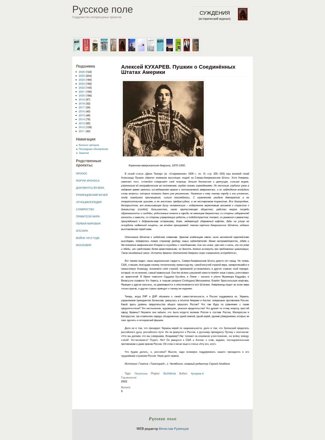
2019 (82, 99)
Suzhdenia (169, 373)
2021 (82, 91)
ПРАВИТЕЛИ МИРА (88, 216)
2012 (82, 127)
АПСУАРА (82, 230)
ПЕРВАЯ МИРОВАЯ (88, 223)
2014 (82, 119)
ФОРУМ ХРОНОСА (87, 180)
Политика (140, 373)
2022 (82, 87)
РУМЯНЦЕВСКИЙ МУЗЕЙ (92, 195)
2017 (82, 107)
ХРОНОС (81, 173)
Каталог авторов (89, 145)
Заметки (84, 153)
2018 (82, 103)
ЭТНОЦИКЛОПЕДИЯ (89, 202)
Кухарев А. (197, 373)
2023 (82, 83)
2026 (82, 72)
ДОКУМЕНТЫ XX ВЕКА (90, 187)
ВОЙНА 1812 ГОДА (87, 238)
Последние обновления (93, 149)
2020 (82, 95)
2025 (82, 75)
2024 (82, 79)
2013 (82, 123)
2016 (82, 111)
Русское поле (102, 8)
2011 (82, 131)
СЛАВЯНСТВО (85, 209)
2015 (82, 115)
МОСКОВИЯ (83, 245)
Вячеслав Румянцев (174, 428)
